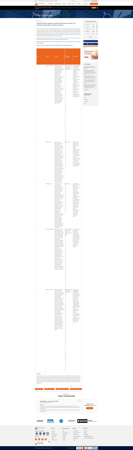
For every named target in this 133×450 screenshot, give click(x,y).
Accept (94, 7)
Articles (64, 436)
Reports (85, 432)
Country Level (54, 439)
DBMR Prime (88, 31)
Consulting (86, 434)
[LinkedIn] (36, 439)
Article (85, 97)
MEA (53, 438)
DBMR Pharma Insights (88, 436)
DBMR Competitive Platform (89, 438)
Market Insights (58, 3)
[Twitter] (39, 439)
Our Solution (50, 3)
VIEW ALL (86, 89)
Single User (87, 26)
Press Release (65, 432)
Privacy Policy (75, 438)
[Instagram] (46, 439)
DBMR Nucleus (88, 33)
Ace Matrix (78, 3)
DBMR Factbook (88, 28)
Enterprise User (88, 24)
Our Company (85, 3)
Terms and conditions (77, 436)
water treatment (77, 159)
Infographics (86, 99)
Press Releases (86, 101)
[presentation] (79, 401)
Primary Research (71, 3)
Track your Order (76, 432)
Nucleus (64, 3)
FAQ (74, 439)
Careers (64, 438)
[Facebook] (42, 439)
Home (36, 11)
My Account (75, 434)
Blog (38, 11)
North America (54, 434)
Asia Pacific (54, 436)
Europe (53, 432)
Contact (64, 439)
